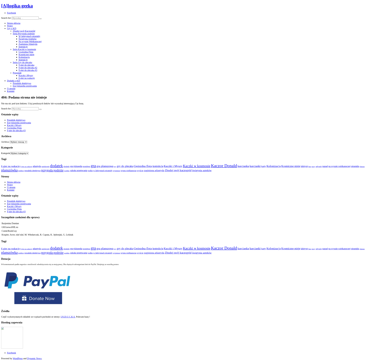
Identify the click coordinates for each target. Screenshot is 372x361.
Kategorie (5, 153)
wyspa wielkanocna (128, 171)
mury (313, 166)
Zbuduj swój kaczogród (178, 170)
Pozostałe (17, 73)
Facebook (11, 353)
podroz (21, 171)
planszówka (9, 170)
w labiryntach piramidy (102, 171)
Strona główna (13, 23)
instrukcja (157, 166)
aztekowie (46, 166)
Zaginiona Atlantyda (28, 44)
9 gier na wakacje (26, 166)
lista (309, 166)
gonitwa (86, 166)
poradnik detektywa (32, 171)
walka (90, 171)
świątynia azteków (202, 170)
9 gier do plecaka (26, 65)
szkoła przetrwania (78, 170)
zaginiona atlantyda (154, 170)
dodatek (56, 166)
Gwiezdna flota (143, 166)
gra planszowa (104, 166)
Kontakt (10, 91)
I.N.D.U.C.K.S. (68, 317)
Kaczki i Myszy (26, 75)
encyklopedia (76, 166)
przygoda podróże (52, 170)
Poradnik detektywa (22, 83)
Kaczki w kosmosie (196, 166)
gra (93, 166)
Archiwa (5, 142)
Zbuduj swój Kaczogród (24, 31)
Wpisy (10, 26)
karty (263, 166)
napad (325, 166)
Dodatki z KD (13, 80)
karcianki (255, 166)
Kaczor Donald (224, 165)
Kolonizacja (24, 57)
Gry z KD (11, 28)
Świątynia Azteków (28, 39)
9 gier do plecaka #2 (28, 67)
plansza (362, 166)
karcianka (243, 166)
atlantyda (37, 166)
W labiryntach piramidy (29, 36)
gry (115, 166)
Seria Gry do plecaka (22, 62)
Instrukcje (23, 46)
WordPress (18, 358)
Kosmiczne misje (26, 54)
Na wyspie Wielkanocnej (30, 41)
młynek (319, 166)
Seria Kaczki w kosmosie (24, 49)
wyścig (140, 170)
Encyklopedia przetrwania (25, 86)
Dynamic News (34, 358)
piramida (355, 166)
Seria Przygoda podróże (24, 33)
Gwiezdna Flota (26, 52)
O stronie (11, 88)
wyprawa (116, 171)
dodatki (67, 166)
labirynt (304, 166)
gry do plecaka (125, 166)
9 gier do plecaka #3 (28, 70)
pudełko (67, 171)
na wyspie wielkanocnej (339, 166)
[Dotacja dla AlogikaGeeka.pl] (37, 305)
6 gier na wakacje (27, 78)
